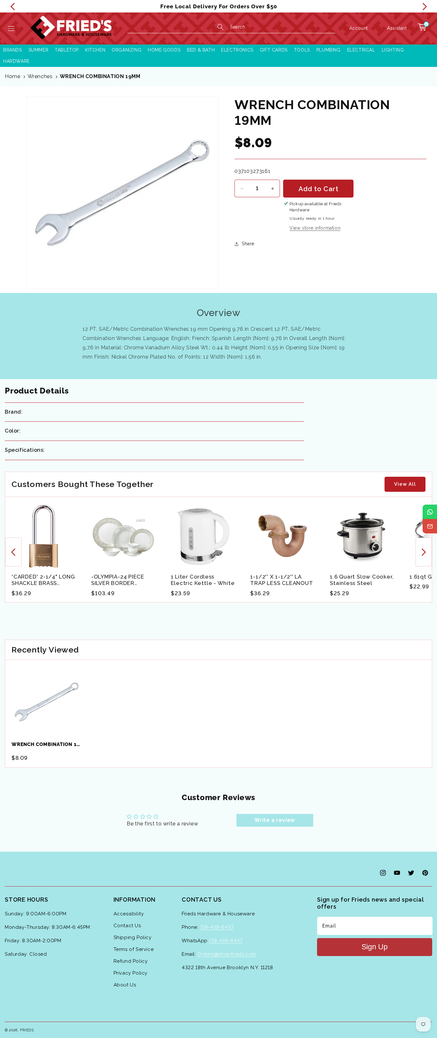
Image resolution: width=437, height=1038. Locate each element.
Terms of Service (134, 949)
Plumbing (328, 50)
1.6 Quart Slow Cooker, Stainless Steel (361, 580)
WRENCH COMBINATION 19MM (100, 76)
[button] (11, 28)
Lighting (393, 50)
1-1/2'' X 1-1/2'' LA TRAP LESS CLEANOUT (281, 580)
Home (12, 76)
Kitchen (95, 50)
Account (358, 28)
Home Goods (164, 50)
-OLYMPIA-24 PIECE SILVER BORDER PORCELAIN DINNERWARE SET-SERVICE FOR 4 (117, 580)
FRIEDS (27, 1030)
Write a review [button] (274, 820)
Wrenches (40, 76)
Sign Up (375, 947)
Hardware (16, 61)
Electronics (237, 50)
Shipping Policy (133, 937)
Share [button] (248, 243)
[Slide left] (13, 552)
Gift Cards (274, 50)
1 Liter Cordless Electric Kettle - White (203, 580)
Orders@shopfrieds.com (226, 954)
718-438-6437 (217, 927)
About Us (125, 985)
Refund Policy (131, 961)
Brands (12, 50)
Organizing (126, 50)
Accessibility (129, 914)
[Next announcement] (424, 6)
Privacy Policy (130, 973)
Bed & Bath (201, 50)
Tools (302, 50)
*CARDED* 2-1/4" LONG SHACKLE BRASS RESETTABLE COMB (43, 580)
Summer (38, 50)
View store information (315, 228)
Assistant (397, 28)
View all (405, 484)
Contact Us (127, 926)
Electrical (361, 50)
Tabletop (67, 50)
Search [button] (237, 26)
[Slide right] (424, 552)
